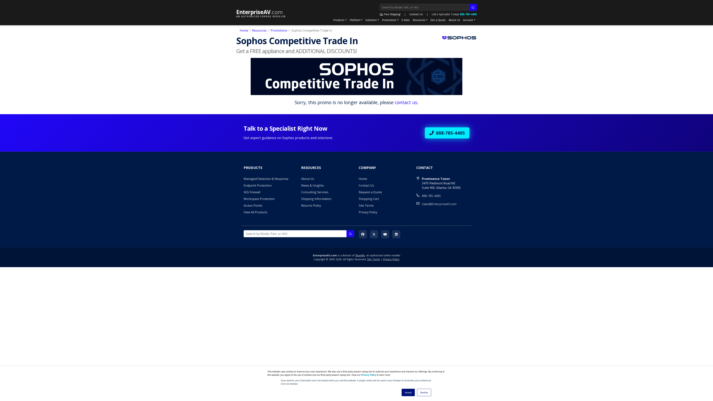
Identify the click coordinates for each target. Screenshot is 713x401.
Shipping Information (316, 199)
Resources (419, 20)
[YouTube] (385, 234)
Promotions (389, 20)
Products (338, 20)
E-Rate (406, 20)
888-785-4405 (468, 14)
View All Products (255, 212)
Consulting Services (314, 192)
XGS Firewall (252, 192)
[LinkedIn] (396, 234)
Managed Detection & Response (266, 179)
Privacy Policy (368, 212)
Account (468, 20)
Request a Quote (370, 192)
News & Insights (312, 185)
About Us (454, 20)
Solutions (371, 20)
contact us (406, 102)
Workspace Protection (259, 199)
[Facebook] (363, 234)
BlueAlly (360, 255)
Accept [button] (408, 392)
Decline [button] (424, 392)
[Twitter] (374, 234)
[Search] (473, 7)
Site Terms (366, 205)
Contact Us (416, 14)
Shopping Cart (369, 199)
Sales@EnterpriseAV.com (439, 204)
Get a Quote (438, 20)
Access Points (253, 205)
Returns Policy (311, 205)
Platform (355, 20)
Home (244, 30)
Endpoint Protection (258, 185)
